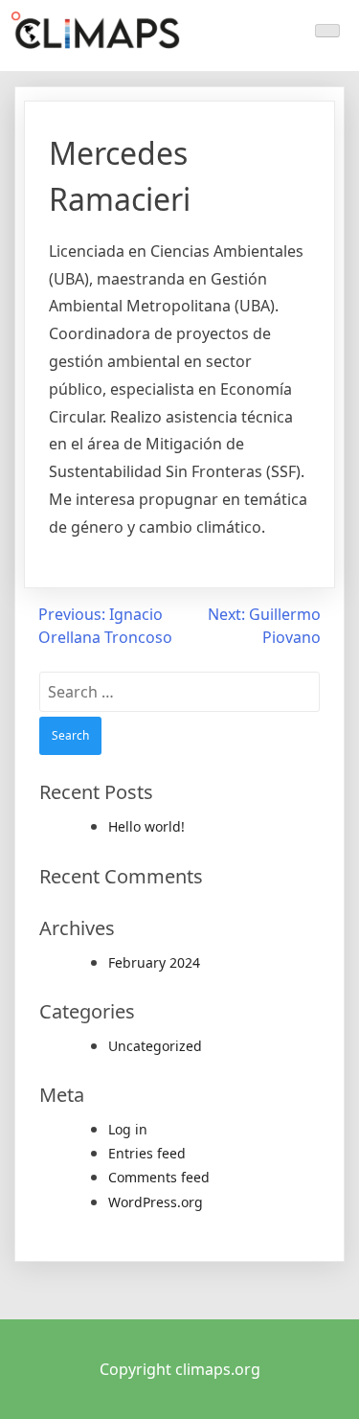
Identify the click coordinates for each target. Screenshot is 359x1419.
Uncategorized (155, 1046)
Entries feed (147, 1153)
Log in (127, 1129)
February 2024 (154, 962)
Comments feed (159, 1177)
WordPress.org (155, 1202)
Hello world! (146, 826)
